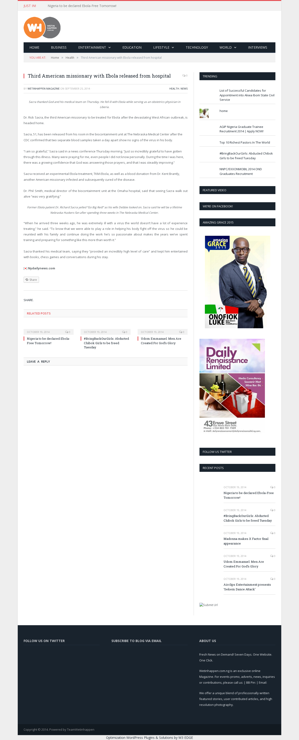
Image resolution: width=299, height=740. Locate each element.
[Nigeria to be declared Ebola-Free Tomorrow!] (49, 329)
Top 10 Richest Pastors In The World (245, 142)
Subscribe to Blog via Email (136, 641)
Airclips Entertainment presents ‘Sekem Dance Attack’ (247, 587)
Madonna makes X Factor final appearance (246, 541)
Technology (197, 47)
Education (132, 47)
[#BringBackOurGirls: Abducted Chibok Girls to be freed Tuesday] (106, 329)
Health (174, 88)
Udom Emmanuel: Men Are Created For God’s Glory (161, 340)
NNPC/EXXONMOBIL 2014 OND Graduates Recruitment (241, 171)
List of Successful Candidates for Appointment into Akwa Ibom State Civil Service (247, 95)
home (224, 111)
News (184, 88)
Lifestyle (161, 47)
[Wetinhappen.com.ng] (42, 26)
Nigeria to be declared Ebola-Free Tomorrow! (48, 340)
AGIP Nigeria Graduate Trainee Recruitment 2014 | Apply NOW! (241, 129)
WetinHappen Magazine (44, 88)
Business (59, 47)
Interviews (257, 47)
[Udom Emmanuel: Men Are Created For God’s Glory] (163, 329)
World (226, 47)
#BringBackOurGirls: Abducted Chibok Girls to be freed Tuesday (95, 6)
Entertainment (92, 47)
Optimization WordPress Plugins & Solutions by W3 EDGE (149, 737)
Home (34, 47)
